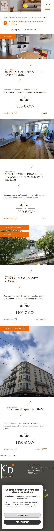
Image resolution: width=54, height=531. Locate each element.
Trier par (15, 29)
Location (27, 17)
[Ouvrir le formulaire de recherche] (30, 6)
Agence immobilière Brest (12, 17)
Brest (34, 17)
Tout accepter (22, 522)
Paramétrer (22, 515)
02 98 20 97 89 (34, 465)
